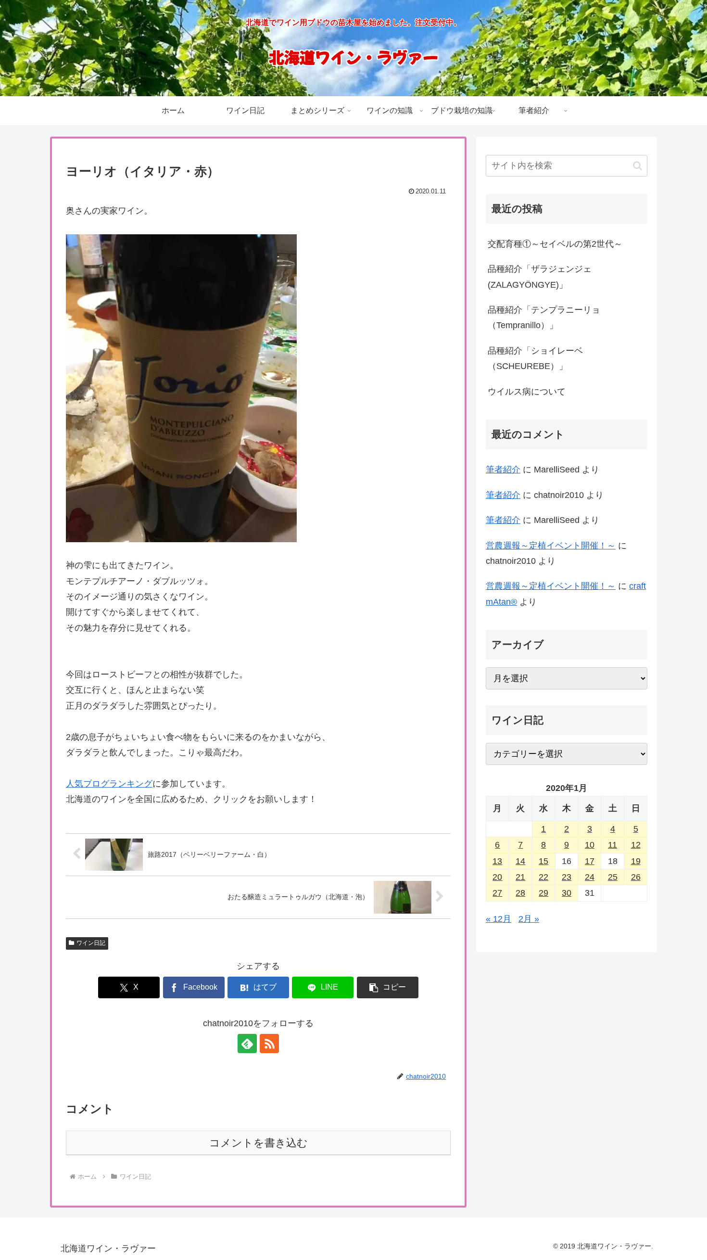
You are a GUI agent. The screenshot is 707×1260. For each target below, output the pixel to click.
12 (636, 845)
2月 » (528, 919)
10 (589, 845)
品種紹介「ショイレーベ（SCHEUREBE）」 (535, 358)
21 (520, 877)
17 (589, 861)
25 (613, 877)
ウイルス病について (527, 391)
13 (497, 861)
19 (636, 861)
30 (566, 893)
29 (543, 893)
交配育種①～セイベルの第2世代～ (555, 244)
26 (636, 877)
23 (566, 877)
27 (497, 893)
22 (543, 877)
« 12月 (498, 919)
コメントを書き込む (258, 1143)
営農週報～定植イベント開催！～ (551, 545)
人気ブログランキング (109, 784)
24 (589, 877)
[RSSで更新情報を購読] (269, 1043)
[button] (387, 987)
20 (497, 877)
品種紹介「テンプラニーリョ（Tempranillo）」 (544, 317)
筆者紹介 (503, 469)
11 (612, 845)
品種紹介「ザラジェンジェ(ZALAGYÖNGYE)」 (540, 276)
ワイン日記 (90, 943)
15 (543, 861)
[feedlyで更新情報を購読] (247, 1043)
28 (520, 893)
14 (520, 861)
